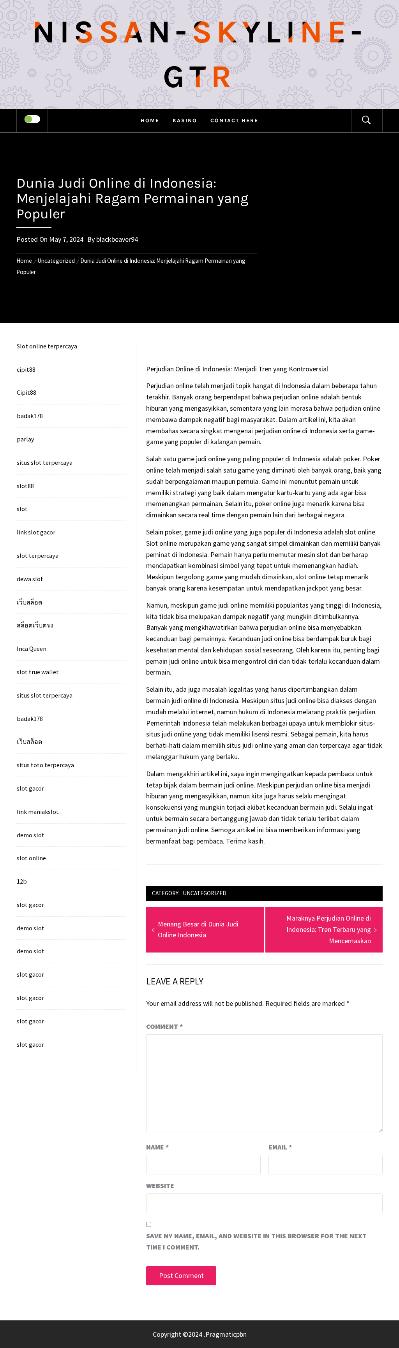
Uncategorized (204, 893)
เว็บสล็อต (29, 602)
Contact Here (234, 120)
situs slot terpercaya (44, 462)
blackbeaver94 (117, 239)
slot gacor (30, 788)
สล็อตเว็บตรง (35, 625)
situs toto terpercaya (45, 765)
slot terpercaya (37, 555)
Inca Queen (31, 648)
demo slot (30, 835)
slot (22, 509)
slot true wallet (38, 672)
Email (280, 1146)
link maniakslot (38, 811)
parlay (25, 439)
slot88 (25, 486)
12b (22, 881)
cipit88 (26, 369)
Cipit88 (26, 392)
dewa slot (30, 579)
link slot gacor (36, 532)
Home (150, 120)
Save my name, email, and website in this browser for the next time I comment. (256, 1241)
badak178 (30, 416)
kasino (185, 120)
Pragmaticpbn (226, 1334)
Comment (164, 1026)
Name (157, 1146)
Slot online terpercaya (47, 346)
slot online (31, 858)
